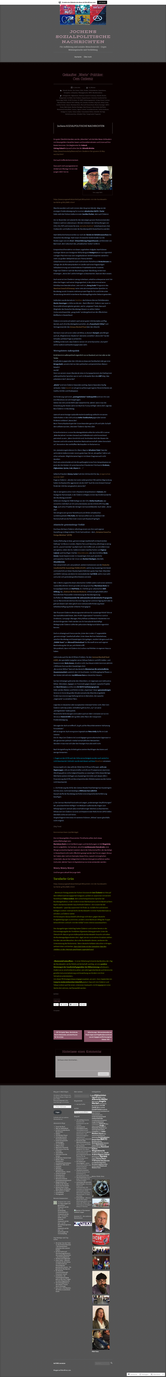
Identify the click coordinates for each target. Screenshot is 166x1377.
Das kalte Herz (60, 1177)
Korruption (67, 92)
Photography (60, 1194)
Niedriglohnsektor (98, 1143)
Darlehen (78, 300)
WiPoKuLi (58, 1168)
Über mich (88, 57)
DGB (103, 1107)
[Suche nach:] (81, 1096)
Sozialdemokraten (92, 109)
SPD (93, 1156)
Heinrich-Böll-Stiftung (72, 102)
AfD (93, 1095)
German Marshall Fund (78, 327)
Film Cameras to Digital (62, 1190)
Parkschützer (80, 1198)
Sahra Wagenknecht (98, 1150)
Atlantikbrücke (83, 553)
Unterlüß (96, 112)
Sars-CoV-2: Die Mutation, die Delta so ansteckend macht (63, 1289)
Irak (81, 102)
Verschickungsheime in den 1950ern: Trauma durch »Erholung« (62, 1284)
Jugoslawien (98, 1129)
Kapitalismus (102, 90)
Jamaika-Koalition (88, 102)
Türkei (98, 1161)
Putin (105, 1145)
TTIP (94, 1161)
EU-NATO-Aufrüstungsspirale (86, 100)
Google (93, 1122)
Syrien (70, 112)
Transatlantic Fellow (87, 112)
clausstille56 (59, 1152)
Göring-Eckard (100, 100)
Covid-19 (95, 1107)
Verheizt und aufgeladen (63, 1258)
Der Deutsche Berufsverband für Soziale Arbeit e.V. (84, 1147)
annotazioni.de (80, 1127)
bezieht (68, 388)
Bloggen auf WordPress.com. (62, 1370)
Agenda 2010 (96, 1097)
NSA (105, 1143)
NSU (107, 1143)
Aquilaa (58, 1133)
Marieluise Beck (75, 105)
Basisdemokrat (60, 1175)
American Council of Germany (87, 95)
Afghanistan (74, 95)
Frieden (86, 90)
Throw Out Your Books (62, 1185)
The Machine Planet (61, 1135)
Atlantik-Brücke (67, 90)
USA (108, 1160)
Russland (105, 1147)
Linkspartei (94, 1135)
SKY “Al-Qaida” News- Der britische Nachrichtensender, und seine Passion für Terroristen (66, 1035)
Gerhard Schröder (97, 1118)
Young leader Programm (93, 114)
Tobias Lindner (77, 112)
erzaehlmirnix (60, 1192)
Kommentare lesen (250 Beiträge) (66, 832)
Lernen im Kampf (61, 1173)
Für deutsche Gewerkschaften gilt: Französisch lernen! (62, 1272)
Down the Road (60, 1126)
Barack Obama (95, 1105)
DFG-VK (100, 1107)
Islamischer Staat (97, 1128)
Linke (104, 1133)
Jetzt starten (102, 2)
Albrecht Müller (100, 1099)
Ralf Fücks (103, 107)
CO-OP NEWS (60, 1144)
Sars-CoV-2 (101, 1153)
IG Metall (97, 1126)
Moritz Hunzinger (100, 105)
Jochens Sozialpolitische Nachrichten (83, 36)
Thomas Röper (101, 1159)
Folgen (58, 1112)
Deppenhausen (86, 98)
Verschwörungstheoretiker (100, 1164)
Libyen (68, 105)
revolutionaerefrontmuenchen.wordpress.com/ (69, 1163)
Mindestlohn (95, 1137)
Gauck (104, 1116)
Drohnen (74, 100)
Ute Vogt (102, 112)
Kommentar (103, 1074)
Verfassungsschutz (100, 1162)
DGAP (69, 100)
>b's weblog (80, 1120)
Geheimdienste (93, 90)
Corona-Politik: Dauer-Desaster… (63, 1217)
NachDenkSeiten (81, 1177)
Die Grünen (76, 90)
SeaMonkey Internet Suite (63, 1158)
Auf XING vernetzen (59, 1363)
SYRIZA (94, 1158)
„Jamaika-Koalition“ (86, 226)
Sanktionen (95, 1153)
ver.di (93, 1162)
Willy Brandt (103, 1166)
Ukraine (103, 1161)
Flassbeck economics (82, 1170)
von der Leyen (95, 1166)
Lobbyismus (74, 92)
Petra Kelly (96, 107)
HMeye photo (60, 1145)
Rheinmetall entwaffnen (64, 109)
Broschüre (99, 761)
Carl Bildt (69, 98)
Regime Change (96, 1147)
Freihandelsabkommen (97, 1114)
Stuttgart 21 (64, 112)
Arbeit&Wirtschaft (81, 1128)
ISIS (105, 1126)
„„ (75, 592)
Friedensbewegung (97, 1116)
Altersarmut (95, 1101)
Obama (94, 1145)
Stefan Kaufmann (103, 109)
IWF (103, 1128)
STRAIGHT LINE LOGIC (62, 1165)
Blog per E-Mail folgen (61, 1092)
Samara (74, 109)
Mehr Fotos (95, 1351)
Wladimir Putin (81, 114)
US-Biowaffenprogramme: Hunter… (64, 1224)
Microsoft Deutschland (87, 105)
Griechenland (100, 1122)
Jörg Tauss (97, 102)
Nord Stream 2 (87, 107)
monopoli (58, 1166)
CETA (101, 1105)
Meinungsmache (83, 92)
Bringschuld (62, 98)
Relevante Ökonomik (62, 1147)
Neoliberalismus (97, 92)
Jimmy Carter (104, 102)
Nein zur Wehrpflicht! (62, 1128)
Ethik (81, 90)
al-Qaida (103, 1097)
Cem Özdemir (77, 98)
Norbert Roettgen (77, 107)
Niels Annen (67, 107)
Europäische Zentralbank (100, 1111)
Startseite (77, 57)
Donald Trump (96, 1109)
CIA (103, 1105)
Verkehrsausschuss (70, 114)
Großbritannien (95, 1123)
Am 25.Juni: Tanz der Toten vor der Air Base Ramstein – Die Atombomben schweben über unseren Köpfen (63, 1246)
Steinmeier (97, 1157)
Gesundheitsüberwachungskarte (99, 1120)
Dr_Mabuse (91, 87)
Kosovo (99, 1131)
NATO (90, 92)
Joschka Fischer (60, 105)
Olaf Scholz (100, 1145)
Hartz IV (102, 1124)
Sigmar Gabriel (81, 109)
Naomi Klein (96, 1139)
